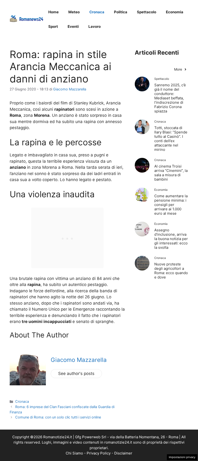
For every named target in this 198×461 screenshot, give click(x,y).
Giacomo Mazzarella (79, 359)
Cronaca (96, 12)
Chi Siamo (74, 453)
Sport (53, 26)
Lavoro (94, 26)
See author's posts (76, 373)
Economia (174, 12)
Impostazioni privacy (182, 457)
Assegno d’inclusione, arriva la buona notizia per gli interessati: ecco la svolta (171, 239)
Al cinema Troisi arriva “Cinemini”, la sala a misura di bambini (171, 173)
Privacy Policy (99, 453)
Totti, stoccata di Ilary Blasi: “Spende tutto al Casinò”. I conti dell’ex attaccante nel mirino (170, 138)
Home (53, 12)
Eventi (73, 26)
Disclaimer (123, 453)
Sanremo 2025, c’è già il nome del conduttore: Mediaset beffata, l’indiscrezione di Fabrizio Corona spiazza (170, 98)
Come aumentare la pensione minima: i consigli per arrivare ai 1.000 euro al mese (171, 205)
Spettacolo (146, 12)
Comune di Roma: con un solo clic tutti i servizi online (58, 417)
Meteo (74, 12)
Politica (120, 12)
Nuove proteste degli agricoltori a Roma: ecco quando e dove (171, 270)
